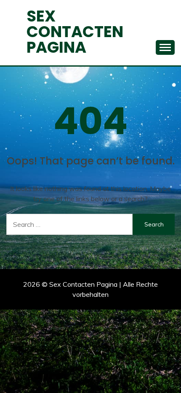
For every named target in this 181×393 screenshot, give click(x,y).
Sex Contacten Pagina (75, 31)
